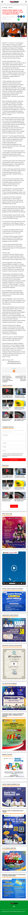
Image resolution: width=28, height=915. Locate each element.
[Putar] (4, 583)
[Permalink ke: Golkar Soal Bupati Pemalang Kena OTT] (20, 403)
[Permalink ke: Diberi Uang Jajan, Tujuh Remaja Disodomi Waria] (7, 403)
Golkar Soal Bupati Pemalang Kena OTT (20, 408)
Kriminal (4, 19)
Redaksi (3, 912)
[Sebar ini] (18, 16)
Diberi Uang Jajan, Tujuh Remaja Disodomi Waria (6, 408)
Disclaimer (21, 912)
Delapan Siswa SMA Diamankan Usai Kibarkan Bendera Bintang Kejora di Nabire (7, 420)
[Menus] (2, 1)
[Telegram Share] (24, 16)
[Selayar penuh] (24, 583)
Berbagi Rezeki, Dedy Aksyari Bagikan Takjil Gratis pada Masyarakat (20, 377)
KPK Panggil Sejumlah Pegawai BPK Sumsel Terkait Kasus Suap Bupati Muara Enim (7, 396)
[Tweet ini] (21, 16)
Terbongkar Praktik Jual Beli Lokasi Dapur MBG (20, 396)
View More (14, 506)
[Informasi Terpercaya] (14, 1)
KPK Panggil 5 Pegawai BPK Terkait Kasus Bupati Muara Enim (20, 420)
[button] (14, 568)
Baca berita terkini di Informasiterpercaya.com (14, 362)
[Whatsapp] (18, 19)
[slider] (13, 583)
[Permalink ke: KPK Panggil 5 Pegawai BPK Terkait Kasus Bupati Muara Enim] (20, 414)
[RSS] (14, 371)
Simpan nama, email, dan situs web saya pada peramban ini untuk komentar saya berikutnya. (12, 455)
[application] (14, 568)
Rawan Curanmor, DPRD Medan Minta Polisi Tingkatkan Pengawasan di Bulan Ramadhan (7, 378)
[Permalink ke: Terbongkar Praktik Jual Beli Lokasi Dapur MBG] (20, 391)
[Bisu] (21, 583)
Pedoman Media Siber (12, 912)
